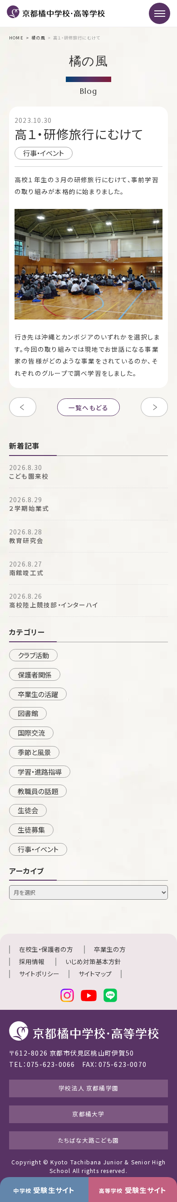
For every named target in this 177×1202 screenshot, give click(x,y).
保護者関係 (35, 674)
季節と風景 (34, 752)
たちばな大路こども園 (88, 1140)
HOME (16, 37)
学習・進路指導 (40, 771)
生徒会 (28, 810)
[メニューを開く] (159, 13)
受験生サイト (44, 1190)
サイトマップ (95, 973)
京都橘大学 (88, 1114)
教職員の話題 (38, 791)
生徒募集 (31, 829)
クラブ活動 (33, 655)
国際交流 (31, 732)
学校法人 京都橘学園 (88, 1088)
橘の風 (38, 37)
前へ (22, 407)
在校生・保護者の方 (46, 949)
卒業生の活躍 (38, 694)
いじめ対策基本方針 (93, 961)
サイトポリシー (39, 973)
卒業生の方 (110, 949)
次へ (154, 407)
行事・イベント (43, 153)
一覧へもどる (88, 407)
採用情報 (31, 961)
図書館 (28, 713)
